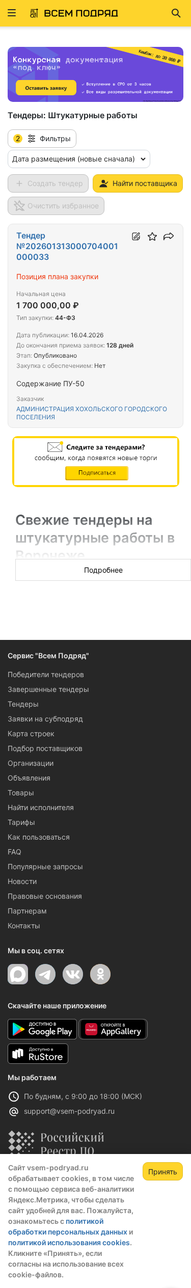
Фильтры (43, 138)
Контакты (24, 925)
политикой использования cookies (69, 1242)
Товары (21, 792)
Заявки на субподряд (45, 718)
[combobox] (79, 159)
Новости (22, 881)
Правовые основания (45, 896)
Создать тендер (55, 183)
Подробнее (103, 570)
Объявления (29, 777)
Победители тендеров (46, 674)
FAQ (14, 851)
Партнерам (27, 910)
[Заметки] (136, 236)
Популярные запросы (45, 866)
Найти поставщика (145, 183)
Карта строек (31, 733)
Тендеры (23, 704)
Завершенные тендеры (48, 689)
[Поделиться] (168, 236)
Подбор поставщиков (45, 748)
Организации (30, 763)
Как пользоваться (39, 837)
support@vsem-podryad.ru (69, 1111)
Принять (162, 1171)
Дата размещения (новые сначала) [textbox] (73, 158)
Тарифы (21, 822)
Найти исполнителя (41, 807)
